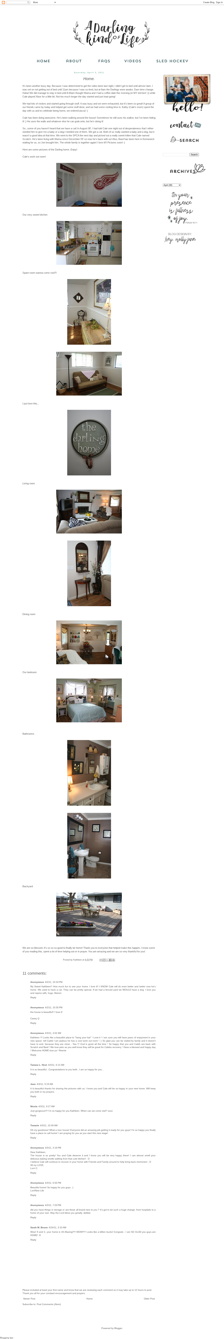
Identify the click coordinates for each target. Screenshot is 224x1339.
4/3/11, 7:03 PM (53, 1205)
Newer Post (29, 1298)
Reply (33, 997)
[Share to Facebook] (110, 960)
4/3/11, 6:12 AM (56, 1065)
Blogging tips (6, 1337)
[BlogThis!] (104, 960)
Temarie (34, 1125)
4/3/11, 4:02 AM (53, 1033)
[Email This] (101, 960)
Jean (33, 1084)
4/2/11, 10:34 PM (53, 982)
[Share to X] (107, 960)
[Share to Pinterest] (113, 960)
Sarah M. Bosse (39, 1227)
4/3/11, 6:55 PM (53, 1183)
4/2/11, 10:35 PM (53, 1007)
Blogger (118, 1328)
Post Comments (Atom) (49, 1304)
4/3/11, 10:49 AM (49, 1125)
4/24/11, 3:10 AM (57, 1227)
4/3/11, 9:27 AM (46, 1106)
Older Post (149, 1298)
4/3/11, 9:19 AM (45, 1084)
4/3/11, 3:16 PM (53, 1147)
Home (89, 1298)
